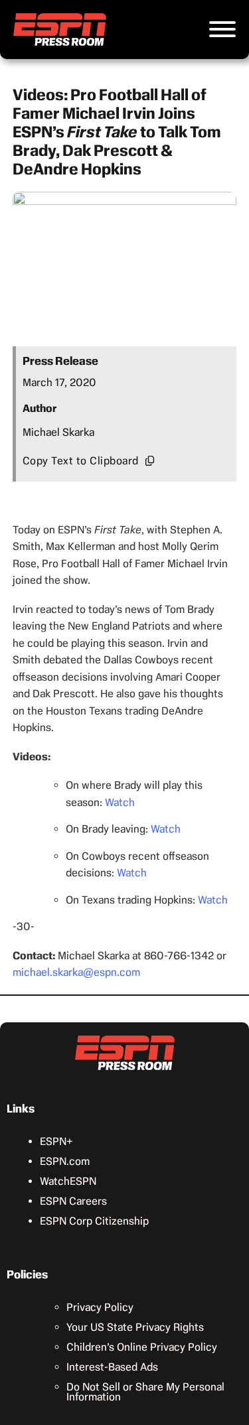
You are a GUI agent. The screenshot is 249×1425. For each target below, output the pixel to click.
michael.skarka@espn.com (76, 972)
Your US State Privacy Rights (135, 1327)
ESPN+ (56, 1141)
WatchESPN (68, 1181)
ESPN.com (65, 1161)
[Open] (222, 29)
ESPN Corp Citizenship (94, 1221)
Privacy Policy (99, 1307)
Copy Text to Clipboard (81, 460)
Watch (120, 802)
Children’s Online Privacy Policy (141, 1347)
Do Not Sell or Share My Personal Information (145, 1392)
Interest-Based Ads (112, 1367)
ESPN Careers (73, 1201)
